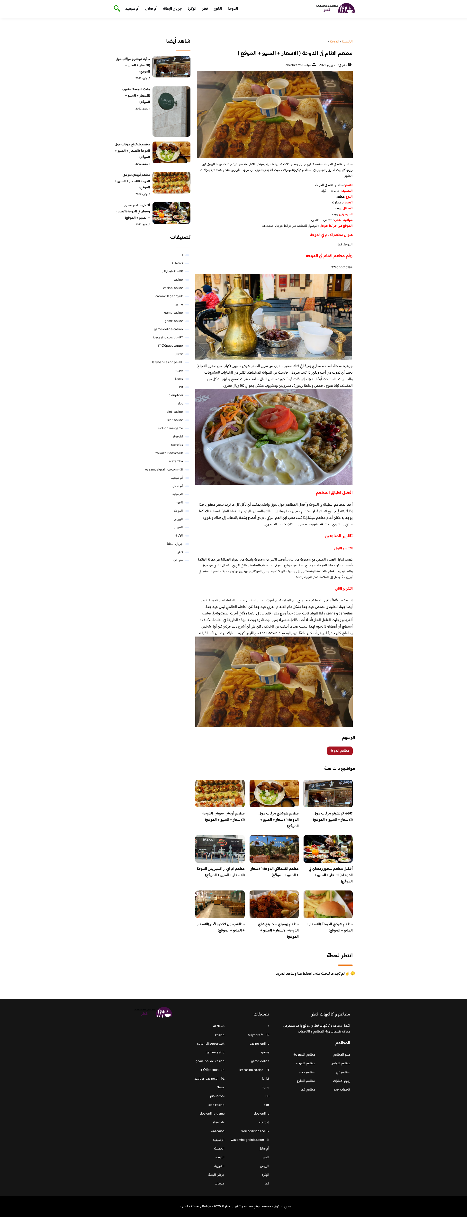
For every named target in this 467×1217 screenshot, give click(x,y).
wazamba (176, 461)
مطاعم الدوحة (339, 751)
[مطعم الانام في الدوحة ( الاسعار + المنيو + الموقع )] (274, 114)
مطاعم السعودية (304, 1055)
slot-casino (175, 412)
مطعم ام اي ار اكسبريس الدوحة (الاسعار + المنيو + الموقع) (221, 872)
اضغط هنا (268, 226)
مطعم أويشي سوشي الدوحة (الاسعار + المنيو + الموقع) (223, 816)
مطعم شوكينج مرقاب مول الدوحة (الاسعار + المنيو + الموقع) (279, 820)
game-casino (173, 313)
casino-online (173, 288)
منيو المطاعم (341, 1055)
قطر (205, 9)
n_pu (179, 371)
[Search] (116, 9)
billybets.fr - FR (172, 272)
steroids (177, 445)
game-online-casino (168, 329)
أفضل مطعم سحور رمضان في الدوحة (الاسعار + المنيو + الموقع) (331, 875)
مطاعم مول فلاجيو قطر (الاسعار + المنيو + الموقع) (221, 927)
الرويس (178, 519)
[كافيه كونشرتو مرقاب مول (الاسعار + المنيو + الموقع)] (172, 66)
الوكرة (192, 9)
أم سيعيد (132, 9)
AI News (177, 263)
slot (180, 404)
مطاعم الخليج (306, 1081)
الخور (218, 9)
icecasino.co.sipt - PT (168, 338)
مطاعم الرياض (340, 1063)
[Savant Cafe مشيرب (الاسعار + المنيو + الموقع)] (172, 111)
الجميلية (177, 494)
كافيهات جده (341, 1090)
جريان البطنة (172, 9)
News (179, 379)
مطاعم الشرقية (305, 1063)
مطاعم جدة (307, 1072)
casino (178, 280)
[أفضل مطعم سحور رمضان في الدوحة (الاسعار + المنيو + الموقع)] (172, 213)
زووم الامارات (341, 1081)
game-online (174, 321)
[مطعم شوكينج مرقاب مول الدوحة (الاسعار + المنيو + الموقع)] (172, 152)
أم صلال (151, 9)
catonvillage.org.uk (169, 296)
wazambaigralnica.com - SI (163, 470)
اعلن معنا (182, 1206)
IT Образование (170, 346)
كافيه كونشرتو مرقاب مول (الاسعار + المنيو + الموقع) (333, 816)
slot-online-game (170, 428)
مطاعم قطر (307, 1090)
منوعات (178, 560)
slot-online (175, 420)
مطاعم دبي (343, 1072)
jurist (179, 354)
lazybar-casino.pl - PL (167, 362)
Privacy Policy (201, 1206)
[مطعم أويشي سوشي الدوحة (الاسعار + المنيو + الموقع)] (172, 182)
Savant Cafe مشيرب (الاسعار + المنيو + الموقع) (136, 96)
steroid (178, 437)
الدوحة (232, 9)
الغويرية (178, 527)
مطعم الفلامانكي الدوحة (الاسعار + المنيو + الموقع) (275, 872)
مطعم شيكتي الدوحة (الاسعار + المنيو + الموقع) (329, 927)
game (179, 305)
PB (181, 387)
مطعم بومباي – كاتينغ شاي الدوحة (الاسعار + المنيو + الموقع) (278, 930)
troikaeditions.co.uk (168, 453)
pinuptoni (176, 395)
